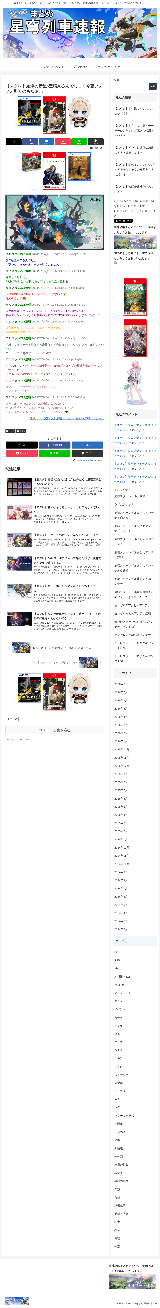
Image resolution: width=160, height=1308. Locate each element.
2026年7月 (121, 692)
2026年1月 (121, 741)
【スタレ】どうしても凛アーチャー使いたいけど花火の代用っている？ (134, 130)
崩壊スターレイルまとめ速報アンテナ (134, 542)
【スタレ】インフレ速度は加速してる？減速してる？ (134, 150)
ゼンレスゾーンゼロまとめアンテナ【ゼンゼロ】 (134, 624)
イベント (120, 1009)
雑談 (117, 1246)
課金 (117, 1230)
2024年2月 (121, 929)
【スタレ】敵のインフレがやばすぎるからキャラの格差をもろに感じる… (134, 169)
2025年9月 (121, 774)
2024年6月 (121, 896)
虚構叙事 (120, 1205)
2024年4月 (121, 913)
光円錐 (118, 1123)
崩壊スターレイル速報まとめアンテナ (134, 581)
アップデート (122, 993)
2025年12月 (121, 749)
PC (116, 952)
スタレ (22, 431)
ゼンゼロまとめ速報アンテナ (132, 634)
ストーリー (121, 1074)
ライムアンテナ (124, 504)
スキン (118, 1058)
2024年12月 (121, 847)
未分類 (118, 1156)
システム (120, 1050)
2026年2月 (121, 733)
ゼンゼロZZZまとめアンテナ (132, 605)
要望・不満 (121, 1213)
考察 (117, 1189)
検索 (116, 80)
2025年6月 (121, 798)
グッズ (118, 1042)
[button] (96, 141)
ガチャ (118, 1017)
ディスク (120, 1091)
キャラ (12, 431)
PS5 (117, 960)
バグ (117, 1107)
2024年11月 (121, 855)
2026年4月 (121, 716)
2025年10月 (121, 765)
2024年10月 (121, 864)
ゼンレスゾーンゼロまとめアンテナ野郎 (134, 646)
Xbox (117, 968)
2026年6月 (121, 700)
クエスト (120, 1033)
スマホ (118, 1083)
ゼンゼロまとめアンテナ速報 (132, 613)
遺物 (117, 1238)
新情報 (118, 1148)
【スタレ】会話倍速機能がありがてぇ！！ (134, 189)
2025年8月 (121, 782)
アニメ (118, 1001)
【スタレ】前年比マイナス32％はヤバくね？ (134, 111)
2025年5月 (121, 806)
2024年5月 (121, 904)
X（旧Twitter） (123, 976)
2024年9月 (121, 872)
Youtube (119, 984)
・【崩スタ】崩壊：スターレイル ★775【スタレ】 (71, 418)
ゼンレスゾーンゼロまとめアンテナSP (134, 659)
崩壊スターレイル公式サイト (132, 496)
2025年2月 (121, 831)
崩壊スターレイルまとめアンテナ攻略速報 (134, 568)
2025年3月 (121, 823)
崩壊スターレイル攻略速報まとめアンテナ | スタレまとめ (134, 595)
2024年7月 (121, 888)
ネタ (117, 1099)
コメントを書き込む (55, 730)
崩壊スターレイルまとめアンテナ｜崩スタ (134, 515)
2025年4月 (121, 814)
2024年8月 (121, 880)
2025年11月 (121, 757)
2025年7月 (121, 790)
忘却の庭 (120, 1132)
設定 (117, 1221)
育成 (117, 1197)
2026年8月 (121, 684)
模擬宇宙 (120, 1172)
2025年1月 (121, 839)
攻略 (117, 1140)
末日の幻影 (121, 1164)
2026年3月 (121, 725)
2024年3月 (121, 921)
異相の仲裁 (121, 1181)
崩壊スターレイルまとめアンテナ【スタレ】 (134, 528)
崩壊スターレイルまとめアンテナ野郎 (134, 555)
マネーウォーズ (124, 1115)
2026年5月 (121, 708)
